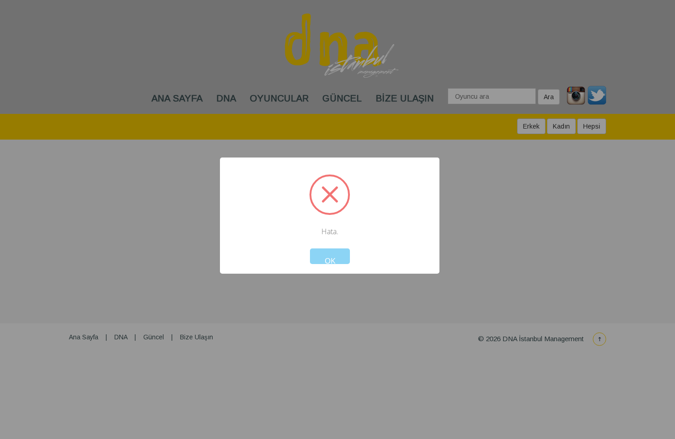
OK (330, 259)
